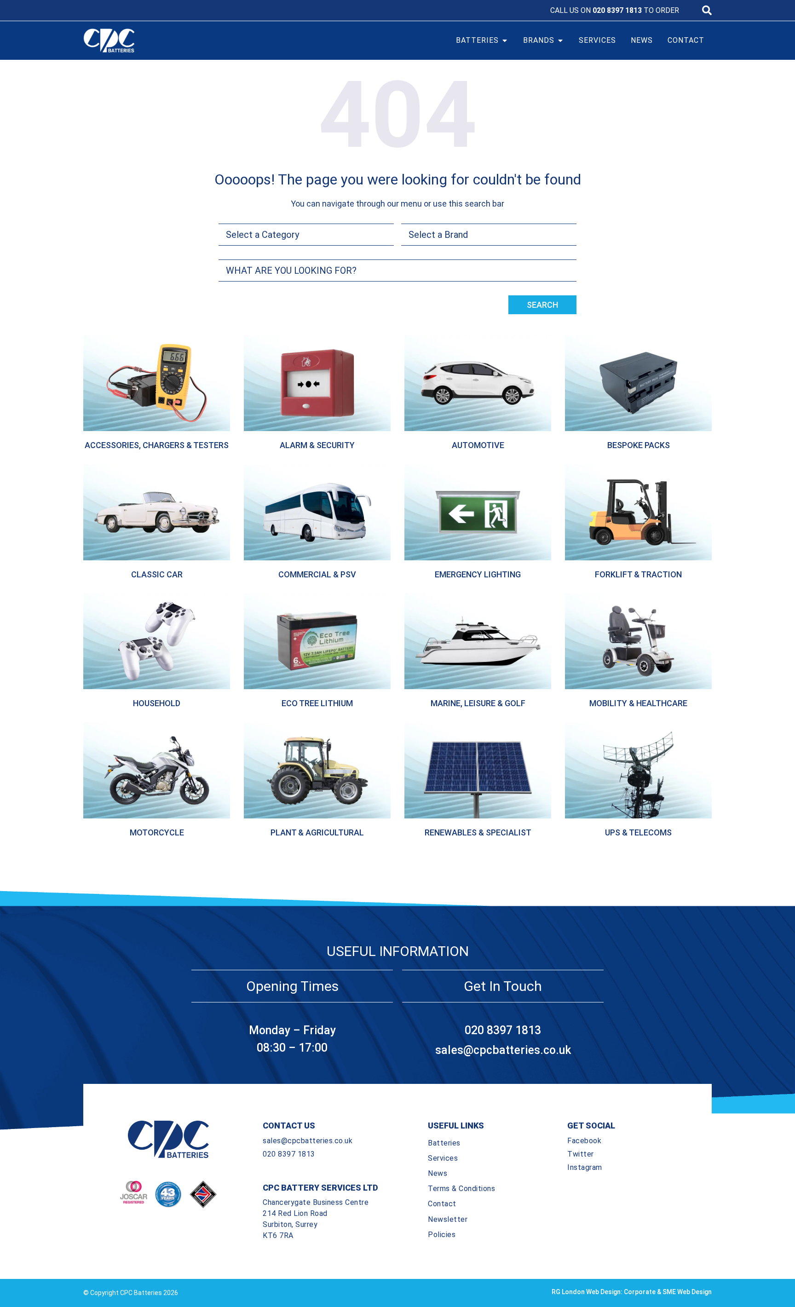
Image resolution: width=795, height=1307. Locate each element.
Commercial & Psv (317, 574)
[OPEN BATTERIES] (504, 40)
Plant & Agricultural (317, 832)
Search (542, 305)
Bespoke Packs (638, 445)
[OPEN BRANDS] (560, 40)
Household (156, 703)
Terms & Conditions (461, 1188)
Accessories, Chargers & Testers (157, 445)
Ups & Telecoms (638, 832)
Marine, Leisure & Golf (478, 703)
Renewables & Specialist (478, 832)
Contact (442, 1203)
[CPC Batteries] (162, 40)
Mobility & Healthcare (638, 703)
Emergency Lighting (478, 574)
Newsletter (447, 1219)
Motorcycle (157, 832)
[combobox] (397, 270)
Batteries (444, 1143)
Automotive (478, 445)
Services (443, 1158)
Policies (441, 1234)
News (437, 1173)
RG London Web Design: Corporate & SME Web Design (632, 1291)
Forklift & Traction (638, 574)
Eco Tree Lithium (317, 703)
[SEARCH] (707, 10)
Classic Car (157, 574)
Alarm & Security (317, 445)
